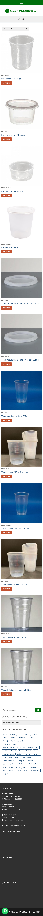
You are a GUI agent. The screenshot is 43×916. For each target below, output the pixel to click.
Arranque (31, 737)
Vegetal (5, 774)
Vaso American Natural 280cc (15, 416)
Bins (36, 747)
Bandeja (5, 741)
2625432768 (17, 820)
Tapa (4, 770)
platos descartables (9, 764)
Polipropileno (33, 764)
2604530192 (17, 810)
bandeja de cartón (17, 741)
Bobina (21, 751)
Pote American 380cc (11, 79)
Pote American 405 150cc (13, 191)
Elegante (36, 754)
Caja (35, 751)
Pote (4, 767)
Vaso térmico (34, 770)
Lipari (16, 757)
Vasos (25, 770)
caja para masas (8, 754)
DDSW (38, 912)
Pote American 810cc (11, 247)
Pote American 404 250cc (13, 135)
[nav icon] (22, 2)
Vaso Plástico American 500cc (15, 637)
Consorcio (27, 754)
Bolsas (28, 751)
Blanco (5, 751)
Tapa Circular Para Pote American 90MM (20, 360)
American (21, 737)
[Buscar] (38, 710)
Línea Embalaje (26, 757)
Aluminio (12, 737)
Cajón (19, 754)
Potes (11, 767)
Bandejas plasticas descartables (14, 747)
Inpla (10, 757)
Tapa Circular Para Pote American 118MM (20, 303)
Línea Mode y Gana (9, 761)
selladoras (32, 767)
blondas (13, 751)
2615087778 (17, 799)
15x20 (5, 734)
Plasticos (30, 761)
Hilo (4, 757)
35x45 (34, 734)
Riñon (18, 767)
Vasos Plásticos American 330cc (16, 690)
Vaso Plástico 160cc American (15, 528)
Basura (30, 747)
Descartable (6, 75)
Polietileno (22, 764)
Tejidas (18, 770)
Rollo (24, 767)
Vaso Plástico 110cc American (14, 472)
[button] (6, 83)
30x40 (27, 734)
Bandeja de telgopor (10, 744)
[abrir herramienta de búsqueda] (19, 19)
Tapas (11, 770)
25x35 (20, 734)
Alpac (5, 737)
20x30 (12, 734)
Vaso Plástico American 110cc (14, 585)
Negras (21, 761)
